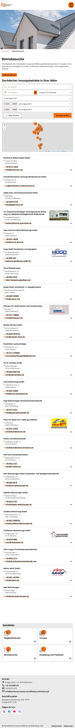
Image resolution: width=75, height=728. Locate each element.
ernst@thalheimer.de (14, 542)
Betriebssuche (10, 655)
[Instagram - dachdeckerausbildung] (19, 711)
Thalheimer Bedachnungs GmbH (16, 530)
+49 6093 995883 (12, 296)
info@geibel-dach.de (14, 205)
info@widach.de (12, 580)
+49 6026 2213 (11, 558)
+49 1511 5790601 (13, 353)
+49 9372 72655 (12, 167)
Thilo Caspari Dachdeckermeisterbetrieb (20, 549)
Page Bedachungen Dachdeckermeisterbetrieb (22, 401)
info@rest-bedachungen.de (17, 485)
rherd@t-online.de (13, 466)
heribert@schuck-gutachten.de (18, 223)
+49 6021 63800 (12, 391)
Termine (43, 638)
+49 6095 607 (11, 258)
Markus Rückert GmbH (12, 325)
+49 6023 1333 (11, 463)
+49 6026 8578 (11, 482)
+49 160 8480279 (12, 685)
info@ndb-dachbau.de (15, 375)
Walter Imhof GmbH (11, 568)
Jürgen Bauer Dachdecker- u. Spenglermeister (22, 287)
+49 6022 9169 (11, 277)
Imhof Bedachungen (12, 268)
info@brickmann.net (14, 170)
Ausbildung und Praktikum (51, 655)
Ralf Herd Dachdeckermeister (15, 455)
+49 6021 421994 (12, 577)
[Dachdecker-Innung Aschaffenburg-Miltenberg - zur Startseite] (7, 5)
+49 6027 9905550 (13, 520)
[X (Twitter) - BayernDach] (4, 711)
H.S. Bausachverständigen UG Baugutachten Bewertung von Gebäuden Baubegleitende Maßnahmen (25, 213)
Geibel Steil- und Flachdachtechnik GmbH (20, 193)
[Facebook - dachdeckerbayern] (9, 711)
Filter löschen (13, 115)
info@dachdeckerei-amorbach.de (19, 447)
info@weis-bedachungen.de (17, 596)
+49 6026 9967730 (13, 372)
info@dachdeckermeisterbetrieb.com (21, 561)
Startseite (5, 51)
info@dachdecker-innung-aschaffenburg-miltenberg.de (27, 691)
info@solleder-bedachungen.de (19, 504)
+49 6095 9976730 (13, 334)
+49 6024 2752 (11, 501)
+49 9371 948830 (12, 315)
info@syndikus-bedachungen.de (19, 523)
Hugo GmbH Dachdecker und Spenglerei (20, 249)
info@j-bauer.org (13, 299)
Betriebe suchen (62, 115)
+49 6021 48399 (12, 239)
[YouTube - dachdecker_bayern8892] (14, 711)
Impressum (68, 726)
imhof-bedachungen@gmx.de (18, 280)
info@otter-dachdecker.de (17, 394)
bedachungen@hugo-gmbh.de (18, 261)
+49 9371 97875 (12, 429)
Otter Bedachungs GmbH (13, 382)
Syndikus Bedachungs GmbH (15, 511)
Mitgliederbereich (12, 638)
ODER (14, 104)
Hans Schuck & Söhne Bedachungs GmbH (20, 230)
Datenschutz (56, 726)
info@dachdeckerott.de (15, 431)
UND (7, 104)
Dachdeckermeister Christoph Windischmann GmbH (24, 177)
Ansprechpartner (9, 75)
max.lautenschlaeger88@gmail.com (21, 356)
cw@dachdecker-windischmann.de (20, 186)
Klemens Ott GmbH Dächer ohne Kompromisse (22, 306)
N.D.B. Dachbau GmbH (12, 363)
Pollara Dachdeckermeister (14, 439)
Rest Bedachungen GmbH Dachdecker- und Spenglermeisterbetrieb (31, 474)
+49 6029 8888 (11, 539)
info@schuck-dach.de (14, 242)
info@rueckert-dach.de (15, 337)
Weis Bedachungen (11, 587)
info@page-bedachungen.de (17, 413)
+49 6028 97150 (12, 202)
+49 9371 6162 (11, 410)
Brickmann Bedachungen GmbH (16, 158)
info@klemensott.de (14, 318)
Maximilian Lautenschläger (14, 344)
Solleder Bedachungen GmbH (15, 492)
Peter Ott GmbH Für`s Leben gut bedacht (20, 420)
